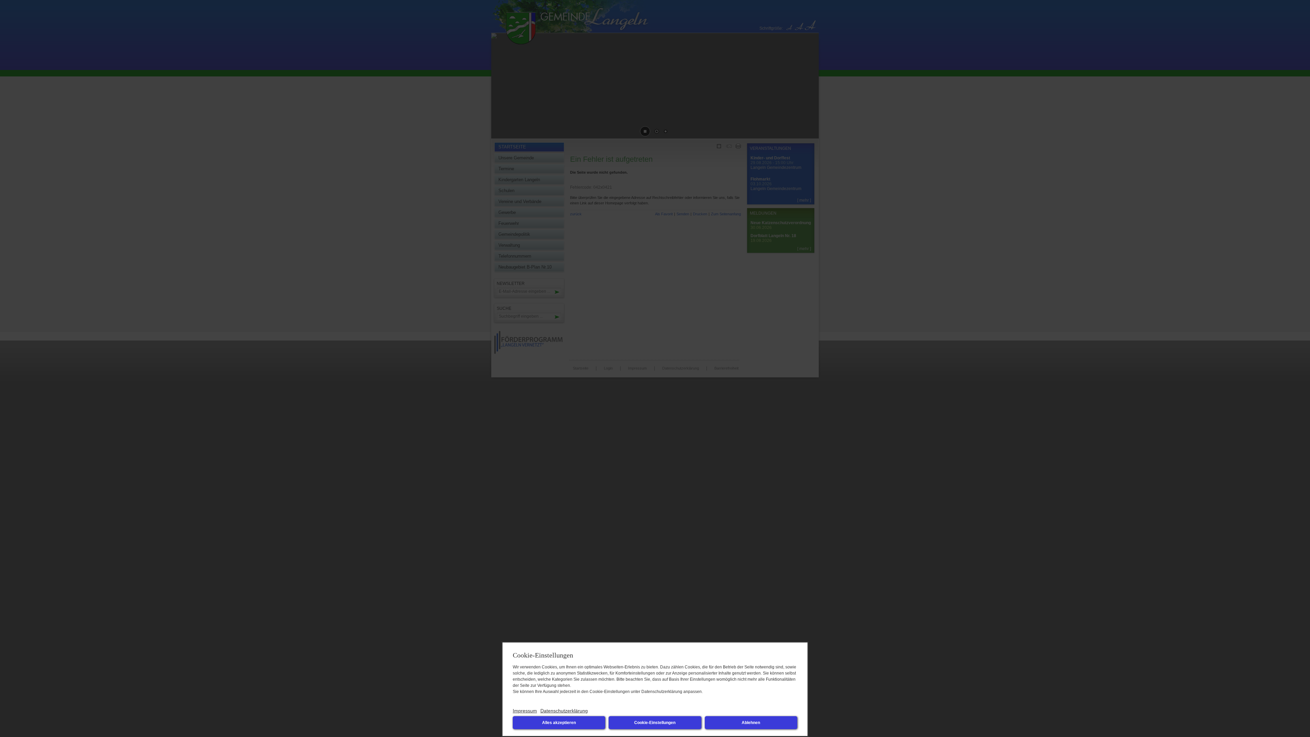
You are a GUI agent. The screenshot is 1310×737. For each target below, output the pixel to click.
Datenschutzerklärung (564, 710)
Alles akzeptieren (559, 722)
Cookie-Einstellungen (654, 722)
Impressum (525, 710)
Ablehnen (751, 722)
